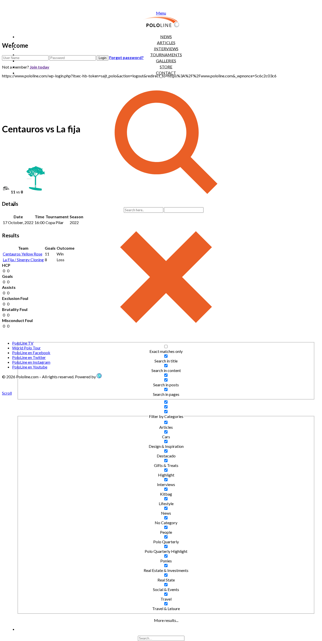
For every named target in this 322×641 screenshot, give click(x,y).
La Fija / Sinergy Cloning (23, 259)
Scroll (7, 393)
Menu (161, 13)
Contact (166, 72)
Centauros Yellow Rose (22, 253)
